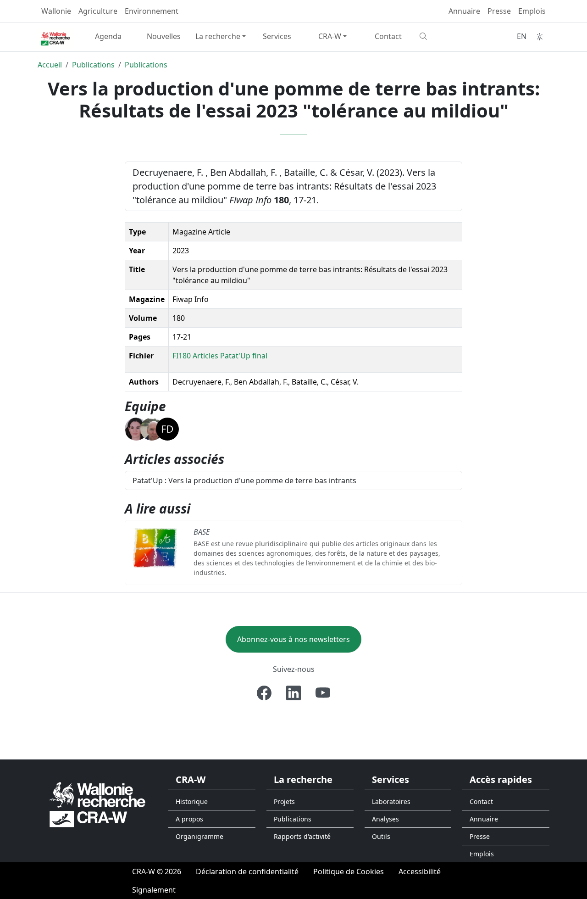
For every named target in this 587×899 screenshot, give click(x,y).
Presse (499, 11)
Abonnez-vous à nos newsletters (293, 639)
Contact (388, 36)
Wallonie (56, 11)
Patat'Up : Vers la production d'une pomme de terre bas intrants (244, 480)
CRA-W (329, 36)
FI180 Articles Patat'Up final (219, 356)
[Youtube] (323, 693)
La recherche (217, 36)
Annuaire (464, 11)
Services (277, 36)
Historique (192, 801)
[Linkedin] (293, 693)
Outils (381, 836)
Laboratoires (391, 801)
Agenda (108, 36)
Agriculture (97, 11)
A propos (189, 819)
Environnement (151, 11)
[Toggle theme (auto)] (539, 36)
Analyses (385, 819)
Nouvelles (164, 36)
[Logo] (97, 803)
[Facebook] (264, 693)
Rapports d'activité (302, 836)
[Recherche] (443, 36)
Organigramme (199, 836)
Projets (284, 801)
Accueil (50, 65)
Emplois (532, 11)
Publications (93, 65)
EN (521, 36)
